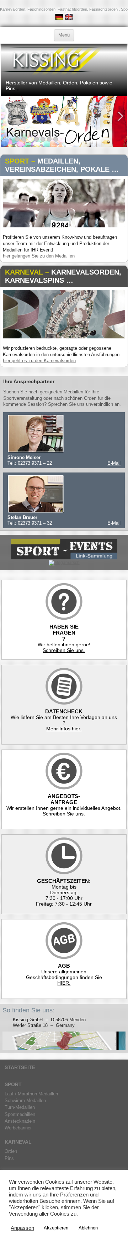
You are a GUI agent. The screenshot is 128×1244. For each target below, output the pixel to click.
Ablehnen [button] (88, 1228)
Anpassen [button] (22, 1228)
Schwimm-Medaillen (25, 1100)
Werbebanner (18, 1127)
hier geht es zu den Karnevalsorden (39, 360)
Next (120, 116)
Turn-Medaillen (20, 1107)
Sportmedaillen (20, 1114)
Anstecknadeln (20, 1121)
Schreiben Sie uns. (64, 650)
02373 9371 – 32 (35, 523)
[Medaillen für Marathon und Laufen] (64, 225)
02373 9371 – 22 (34, 463)
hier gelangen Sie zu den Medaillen (39, 256)
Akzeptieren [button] (56, 1228)
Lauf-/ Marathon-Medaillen (31, 1093)
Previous (7, 116)
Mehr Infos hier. (63, 728)
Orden (11, 1151)
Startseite (20, 1067)
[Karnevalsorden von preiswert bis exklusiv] (64, 337)
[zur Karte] (64, 1041)
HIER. (63, 983)
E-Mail (114, 463)
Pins (9, 1158)
